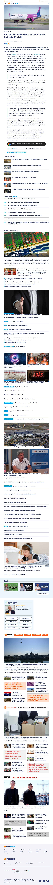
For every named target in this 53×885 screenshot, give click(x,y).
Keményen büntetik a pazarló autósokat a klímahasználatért (19, 510)
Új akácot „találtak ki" (19, 346)
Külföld (5, 851)
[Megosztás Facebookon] (5, 43)
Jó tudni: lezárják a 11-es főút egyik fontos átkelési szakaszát (19, 494)
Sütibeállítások (7, 882)
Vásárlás (26, 707)
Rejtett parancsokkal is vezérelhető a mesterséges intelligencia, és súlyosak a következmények (13, 366)
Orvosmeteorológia (8, 863)
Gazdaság (15, 148)
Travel (28, 777)
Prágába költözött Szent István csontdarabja (15, 522)
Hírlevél (45, 851)
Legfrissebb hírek (18, 862)
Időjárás (45, 853)
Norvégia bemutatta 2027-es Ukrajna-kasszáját (17, 340)
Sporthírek (17, 863)
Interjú (21, 851)
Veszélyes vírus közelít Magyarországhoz (15, 498)
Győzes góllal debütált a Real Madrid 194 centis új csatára (29, 419)
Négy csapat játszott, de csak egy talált (17, 325)
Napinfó (29, 853)
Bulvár (29, 849)
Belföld (5, 849)
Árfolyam (27, 634)
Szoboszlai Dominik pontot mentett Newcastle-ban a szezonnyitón (21, 317)
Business (16, 777)
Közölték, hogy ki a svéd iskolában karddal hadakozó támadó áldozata (22, 570)
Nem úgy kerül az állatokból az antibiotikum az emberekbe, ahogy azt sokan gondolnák (13, 383)
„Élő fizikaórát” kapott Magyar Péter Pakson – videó (30, 269)
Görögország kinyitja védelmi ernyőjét (15, 342)
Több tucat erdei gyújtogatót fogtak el (14, 395)
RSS (33, 880)
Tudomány (14, 849)
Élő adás (12, 618)
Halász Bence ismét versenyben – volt (14, 390)
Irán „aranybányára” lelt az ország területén (15, 478)
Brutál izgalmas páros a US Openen (18, 415)
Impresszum (29, 879)
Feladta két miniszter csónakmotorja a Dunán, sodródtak (20, 284)
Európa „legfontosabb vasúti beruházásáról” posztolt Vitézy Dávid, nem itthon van (25, 506)
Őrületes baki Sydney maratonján (13, 534)
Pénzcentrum (19, 634)
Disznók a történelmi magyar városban (14, 530)
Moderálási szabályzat (20, 880)
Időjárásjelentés (41, 862)
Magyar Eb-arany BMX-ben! (15, 321)
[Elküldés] (9, 43)
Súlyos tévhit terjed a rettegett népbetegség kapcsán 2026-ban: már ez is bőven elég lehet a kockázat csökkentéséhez (38, 768)
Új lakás (44, 634)
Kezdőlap (10, 148)
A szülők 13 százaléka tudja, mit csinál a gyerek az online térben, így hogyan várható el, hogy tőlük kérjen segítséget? (24, 567)
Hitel (20, 707)
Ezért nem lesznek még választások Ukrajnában (26, 403)
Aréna (39, 863)
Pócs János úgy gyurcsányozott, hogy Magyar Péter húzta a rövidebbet (22, 514)
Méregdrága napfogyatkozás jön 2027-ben (15, 574)
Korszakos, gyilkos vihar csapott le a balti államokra (17, 490)
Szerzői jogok (29, 880)
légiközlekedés (22, 152)
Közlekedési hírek (29, 862)
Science (34, 777)
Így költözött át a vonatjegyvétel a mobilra (24, 486)
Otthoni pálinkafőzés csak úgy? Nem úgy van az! (36, 365)
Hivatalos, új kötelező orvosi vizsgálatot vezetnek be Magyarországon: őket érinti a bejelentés (13, 755)
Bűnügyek (30, 851)
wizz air (14, 152)
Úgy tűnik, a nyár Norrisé (21, 386)
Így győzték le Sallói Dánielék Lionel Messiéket (20, 411)
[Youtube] (47, 881)
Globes (14, 54)
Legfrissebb (38, 849)
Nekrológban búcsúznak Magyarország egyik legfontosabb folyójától (22, 518)
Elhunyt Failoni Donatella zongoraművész (15, 502)
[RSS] (40, 881)
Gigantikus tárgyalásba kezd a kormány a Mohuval (17, 407)
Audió (37, 851)
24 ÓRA (15, 196)
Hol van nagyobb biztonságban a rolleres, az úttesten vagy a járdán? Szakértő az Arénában (22, 474)
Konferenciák (36, 634)
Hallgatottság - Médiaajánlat (20, 879)
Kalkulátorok (42, 707)
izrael (9, 152)
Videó (37, 853)
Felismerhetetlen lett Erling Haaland (18, 526)
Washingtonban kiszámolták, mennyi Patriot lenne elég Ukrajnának (22, 338)
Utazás (34, 707)
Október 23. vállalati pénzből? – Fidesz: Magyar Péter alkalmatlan (22, 282)
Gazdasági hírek (29, 863)
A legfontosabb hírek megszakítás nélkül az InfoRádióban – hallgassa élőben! (35, 383)
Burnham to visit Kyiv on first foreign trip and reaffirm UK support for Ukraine (24, 807)
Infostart (6, 41)
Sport (22, 777)
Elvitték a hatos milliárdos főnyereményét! (20, 329)
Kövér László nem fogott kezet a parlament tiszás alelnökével (22, 314)
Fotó (45, 849)
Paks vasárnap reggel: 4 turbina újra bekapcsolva (18, 286)
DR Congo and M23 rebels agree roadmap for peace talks (14, 823)
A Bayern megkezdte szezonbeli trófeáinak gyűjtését (18, 538)
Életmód (21, 853)
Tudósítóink (22, 849)
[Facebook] (44, 881)
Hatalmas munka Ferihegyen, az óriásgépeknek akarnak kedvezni (23, 447)
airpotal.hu (37, 54)
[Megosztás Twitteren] (7, 43)
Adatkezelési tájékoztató (9, 880)
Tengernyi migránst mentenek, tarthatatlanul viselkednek (19, 399)
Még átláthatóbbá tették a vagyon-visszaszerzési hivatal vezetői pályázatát (24, 482)
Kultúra (13, 851)
